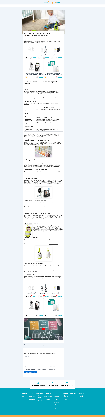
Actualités (73, 5)
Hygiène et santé (66, 5)
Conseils (77, 5)
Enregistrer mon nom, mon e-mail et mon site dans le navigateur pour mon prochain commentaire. (40, 369)
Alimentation (50, 5)
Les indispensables (29, 5)
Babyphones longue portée (53, 244)
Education (60, 5)
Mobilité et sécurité (42, 5)
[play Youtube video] (43, 329)
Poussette (36, 5)
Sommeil (55, 5)
